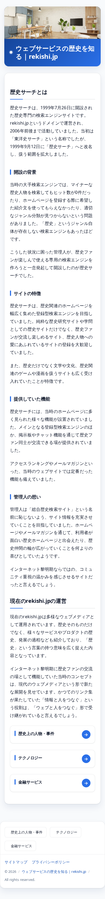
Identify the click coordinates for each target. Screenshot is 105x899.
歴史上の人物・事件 (27, 832)
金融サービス (21, 845)
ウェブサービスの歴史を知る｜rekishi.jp (55, 52)
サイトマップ (16, 861)
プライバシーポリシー (51, 861)
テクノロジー (66, 832)
